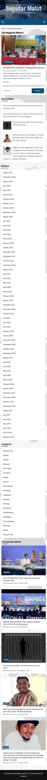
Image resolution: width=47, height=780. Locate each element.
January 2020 (8, 388)
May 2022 (7, 283)
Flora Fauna (7, 468)
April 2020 (7, 375)
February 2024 (8, 199)
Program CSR (8, 534)
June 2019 (7, 419)
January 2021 (8, 336)
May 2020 (7, 371)
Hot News (7, 473)
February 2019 (8, 437)
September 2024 (9, 177)
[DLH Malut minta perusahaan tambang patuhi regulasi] (23, 50)
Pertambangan (8, 62)
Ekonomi (6, 464)
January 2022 (8, 300)
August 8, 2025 (23, 583)
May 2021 (7, 327)
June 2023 (7, 225)
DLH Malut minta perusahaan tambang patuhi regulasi (23, 68)
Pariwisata (7, 508)
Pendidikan (7, 517)
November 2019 (9, 397)
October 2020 (8, 349)
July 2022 (6, 274)
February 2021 (8, 331)
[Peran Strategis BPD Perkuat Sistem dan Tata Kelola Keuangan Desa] (23, 560)
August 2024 (8, 181)
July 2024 (6, 186)
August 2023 (8, 217)
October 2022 (8, 261)
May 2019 (7, 424)
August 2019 (8, 410)
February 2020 (8, 384)
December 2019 (9, 393)
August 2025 (8, 173)
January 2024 (8, 203)
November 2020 (9, 344)
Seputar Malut (23, 8)
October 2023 (8, 208)
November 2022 (9, 256)
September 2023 (9, 212)
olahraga (6, 504)
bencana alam (8, 451)
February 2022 (8, 296)
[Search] (44, 22)
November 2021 (9, 309)
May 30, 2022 (23, 71)
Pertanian (6, 526)
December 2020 (9, 340)
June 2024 (7, 190)
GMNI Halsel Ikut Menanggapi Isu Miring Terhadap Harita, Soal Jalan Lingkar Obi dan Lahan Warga (23, 710)
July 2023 (6, 221)
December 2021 (9, 305)
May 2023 (7, 230)
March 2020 (7, 380)
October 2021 (8, 314)
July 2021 (6, 318)
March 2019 (7, 433)
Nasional (6, 499)
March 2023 (7, 239)
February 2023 (8, 243)
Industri (6, 482)
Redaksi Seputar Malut (11, 71)
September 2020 (9, 353)
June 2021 (7, 322)
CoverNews (33, 773)
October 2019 (8, 402)
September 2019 (9, 406)
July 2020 (6, 362)
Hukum (5, 477)
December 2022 (9, 252)
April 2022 (7, 287)
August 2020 (8, 358)
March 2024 (7, 195)
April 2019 (7, 428)
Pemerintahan (8, 512)
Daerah (5, 460)
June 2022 (7, 278)
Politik (5, 530)
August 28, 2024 (24, 714)
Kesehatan (7, 490)
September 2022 (9, 265)
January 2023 (8, 247)
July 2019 (6, 415)
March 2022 (7, 292)
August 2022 (8, 269)
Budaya (6, 455)
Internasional (8, 486)
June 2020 (7, 366)
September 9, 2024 (24, 671)
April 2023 (7, 234)
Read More (6, 82)
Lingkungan (7, 495)
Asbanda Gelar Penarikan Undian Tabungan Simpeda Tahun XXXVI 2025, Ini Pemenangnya (21, 623)
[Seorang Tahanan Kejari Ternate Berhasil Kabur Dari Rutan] (23, 648)
